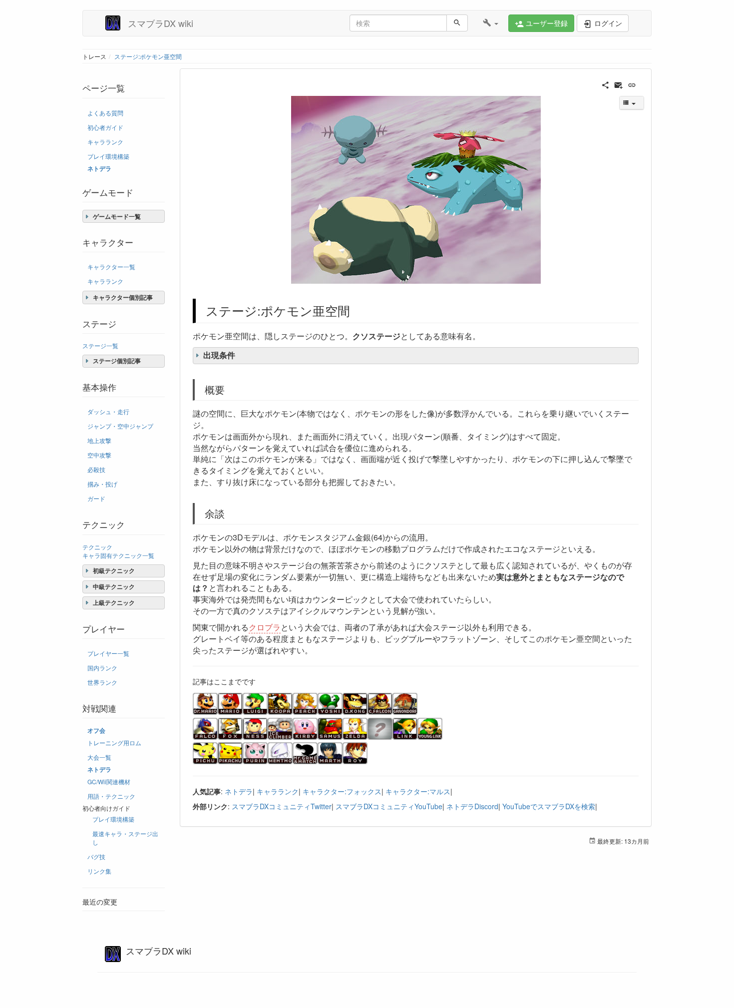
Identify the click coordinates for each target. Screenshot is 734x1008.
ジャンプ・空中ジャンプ (120, 426)
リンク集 (99, 871)
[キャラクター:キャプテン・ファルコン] (379, 703)
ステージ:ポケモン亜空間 (148, 56)
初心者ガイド (105, 127)
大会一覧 (99, 757)
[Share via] (605, 84)
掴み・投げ (102, 484)
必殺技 (96, 469)
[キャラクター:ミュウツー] (280, 752)
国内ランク (102, 667)
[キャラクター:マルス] (330, 752)
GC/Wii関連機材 (108, 781)
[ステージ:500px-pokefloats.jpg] (416, 190)
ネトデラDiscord (472, 806)
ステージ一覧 (100, 345)
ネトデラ (99, 168)
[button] (490, 22)
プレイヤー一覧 (108, 653)
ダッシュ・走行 (108, 411)
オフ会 (96, 730)
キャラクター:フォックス (342, 791)
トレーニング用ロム (114, 742)
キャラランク (105, 141)
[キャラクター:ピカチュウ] (230, 752)
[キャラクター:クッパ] (280, 703)
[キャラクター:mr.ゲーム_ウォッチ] (305, 752)
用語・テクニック (111, 796)
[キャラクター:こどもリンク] (429, 728)
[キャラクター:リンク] (404, 728)
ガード (96, 498)
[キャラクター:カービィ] (305, 728)
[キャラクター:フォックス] (230, 728)
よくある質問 (105, 112)
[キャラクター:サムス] (330, 728)
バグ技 (96, 856)
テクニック (97, 546)
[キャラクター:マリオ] (230, 703)
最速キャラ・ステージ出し (125, 837)
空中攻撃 (99, 455)
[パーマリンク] (632, 84)
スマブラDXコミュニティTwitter (282, 806)
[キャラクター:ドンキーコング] (355, 703)
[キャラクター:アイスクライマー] (280, 728)
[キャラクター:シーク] (379, 728)
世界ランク (102, 682)
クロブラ (265, 627)
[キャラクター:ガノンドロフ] (404, 703)
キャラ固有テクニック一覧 (118, 555)
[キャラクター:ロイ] (355, 752)
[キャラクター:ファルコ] (205, 728)
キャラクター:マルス (417, 791)
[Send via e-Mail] (618, 84)
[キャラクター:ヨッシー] (330, 703)
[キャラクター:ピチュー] (205, 752)
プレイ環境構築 (108, 156)
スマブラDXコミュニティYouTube (389, 806)
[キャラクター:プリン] (255, 752)
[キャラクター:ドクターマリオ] (205, 703)
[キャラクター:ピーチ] (305, 703)
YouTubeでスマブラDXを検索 (548, 806)
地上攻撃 (99, 440)
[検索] (457, 22)
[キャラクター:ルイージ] (255, 703)
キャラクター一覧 (111, 266)
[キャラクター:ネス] (255, 728)
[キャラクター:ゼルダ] (355, 728)
